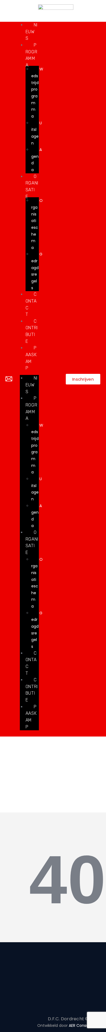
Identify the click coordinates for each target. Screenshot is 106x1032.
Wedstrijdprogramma (37, 92)
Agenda (36, 159)
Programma (32, 408)
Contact (31, 663)
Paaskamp (31, 716)
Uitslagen (36, 133)
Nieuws (32, 31)
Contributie (32, 690)
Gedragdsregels (36, 270)
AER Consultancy (85, 1025)
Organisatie (32, 542)
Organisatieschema (37, 224)
